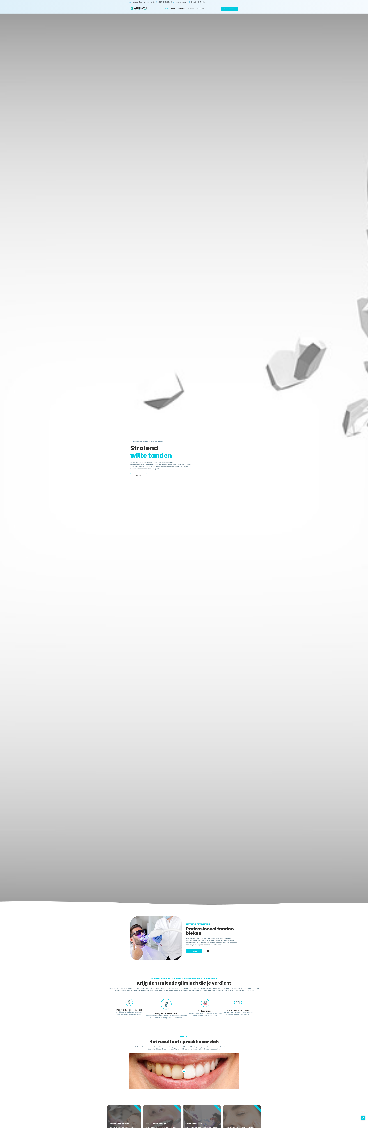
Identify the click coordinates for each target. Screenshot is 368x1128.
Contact (200, 9)
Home (166, 9)
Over (173, 9)
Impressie (181, 9)
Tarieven (191, 9)
